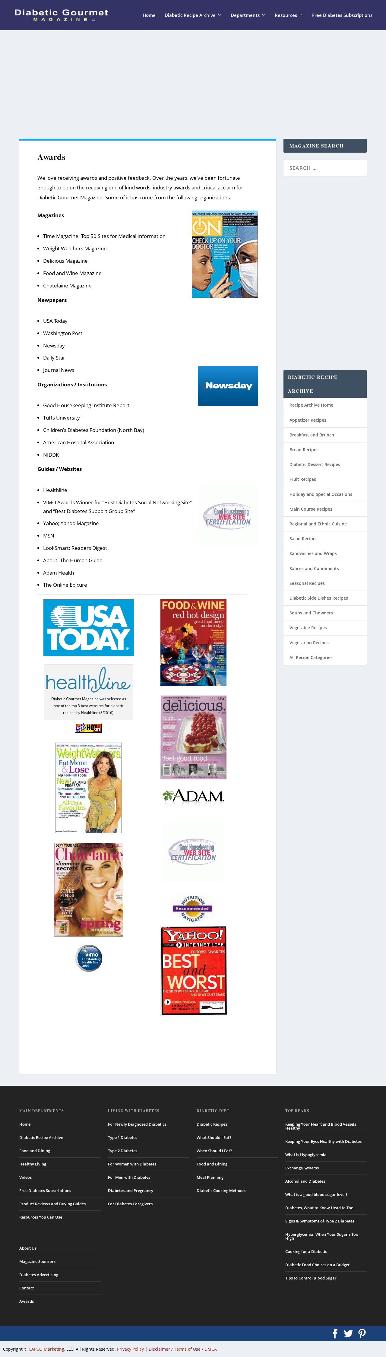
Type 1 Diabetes (122, 1137)
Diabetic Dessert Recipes (315, 464)
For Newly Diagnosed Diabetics (137, 1124)
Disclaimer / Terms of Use (175, 1349)
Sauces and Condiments (314, 568)
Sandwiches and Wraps (313, 553)
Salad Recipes (304, 538)
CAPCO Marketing (46, 1349)
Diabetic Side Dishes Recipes (319, 598)
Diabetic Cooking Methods (221, 1190)
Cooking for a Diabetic (306, 1251)
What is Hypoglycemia (306, 1154)
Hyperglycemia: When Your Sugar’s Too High (321, 1236)
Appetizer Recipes (308, 420)
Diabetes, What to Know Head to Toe (319, 1207)
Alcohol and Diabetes (305, 1181)
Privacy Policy (130, 1349)
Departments (245, 15)
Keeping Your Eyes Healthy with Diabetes (323, 1141)
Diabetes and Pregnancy (130, 1190)
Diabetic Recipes (212, 1124)
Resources (286, 15)
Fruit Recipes (303, 479)
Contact (26, 1288)
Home (149, 15)
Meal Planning (210, 1177)
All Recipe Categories (311, 657)
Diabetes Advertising (38, 1274)
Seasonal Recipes (307, 583)
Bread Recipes (304, 449)
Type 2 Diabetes (122, 1150)
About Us (27, 1248)
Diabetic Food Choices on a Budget (317, 1264)
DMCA (210, 1349)
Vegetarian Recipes (309, 642)
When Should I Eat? (214, 1150)
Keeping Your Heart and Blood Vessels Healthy (320, 1126)
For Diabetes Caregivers (130, 1203)
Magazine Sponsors (37, 1261)
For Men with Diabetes (129, 1177)
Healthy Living (32, 1164)
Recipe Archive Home (311, 405)
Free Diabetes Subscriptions (342, 15)
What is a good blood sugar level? (316, 1194)
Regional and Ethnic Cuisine (318, 524)
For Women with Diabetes (132, 1164)
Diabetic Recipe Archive (190, 15)
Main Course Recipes (311, 509)
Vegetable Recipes (308, 627)
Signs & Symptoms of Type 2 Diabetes (319, 1221)
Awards (26, 1301)
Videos (25, 1177)
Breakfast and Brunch (312, 435)
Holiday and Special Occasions (321, 494)
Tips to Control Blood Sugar (311, 1278)
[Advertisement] (193, 84)
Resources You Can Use (40, 1217)
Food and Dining (34, 1150)
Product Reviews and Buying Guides (52, 1203)
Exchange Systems (302, 1168)
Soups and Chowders (311, 613)
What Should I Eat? (214, 1137)
